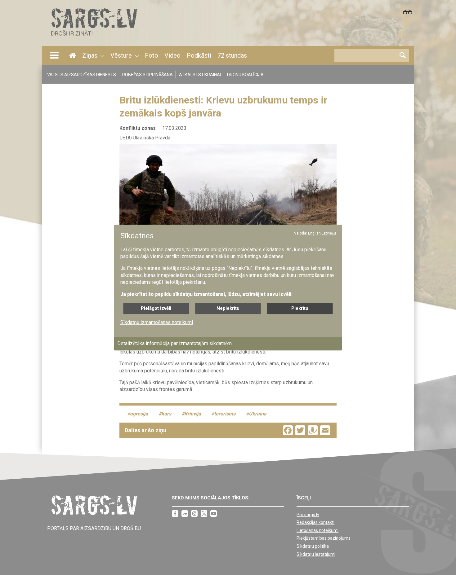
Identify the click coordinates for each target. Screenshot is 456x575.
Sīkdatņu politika (313, 546)
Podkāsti (199, 55)
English (314, 233)
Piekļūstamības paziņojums (324, 538)
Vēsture (121, 55)
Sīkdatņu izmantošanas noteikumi (156, 322)
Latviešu (329, 233)
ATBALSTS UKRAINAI (200, 74)
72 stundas (232, 55)
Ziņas (89, 55)
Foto (151, 55)
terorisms (224, 414)
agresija (139, 414)
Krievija (192, 414)
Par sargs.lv (308, 514)
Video (172, 55)
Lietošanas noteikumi (317, 530)
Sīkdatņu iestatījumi (316, 554)
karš (166, 414)
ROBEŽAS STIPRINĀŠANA (147, 74)
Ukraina (257, 414)
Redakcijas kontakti (315, 522)
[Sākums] (93, 37)
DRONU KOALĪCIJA (245, 74)
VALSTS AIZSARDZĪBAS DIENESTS (81, 74)
